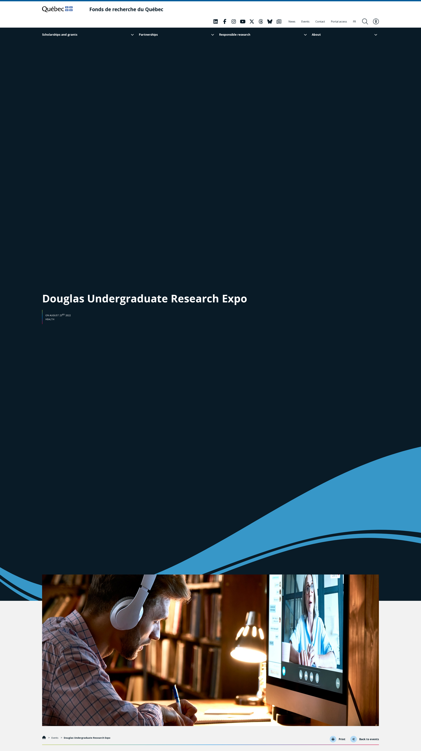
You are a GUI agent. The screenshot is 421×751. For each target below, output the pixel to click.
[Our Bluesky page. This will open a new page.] (270, 21)
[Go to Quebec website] (57, 9)
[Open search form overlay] (365, 21)
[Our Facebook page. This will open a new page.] (224, 21)
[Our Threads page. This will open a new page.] (261, 21)
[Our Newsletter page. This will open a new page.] (279, 21)
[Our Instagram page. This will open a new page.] (233, 21)
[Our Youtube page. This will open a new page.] (242, 21)
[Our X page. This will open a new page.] (251, 21)
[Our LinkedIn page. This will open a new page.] (215, 21)
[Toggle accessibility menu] (376, 21)
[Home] (44, 737)
